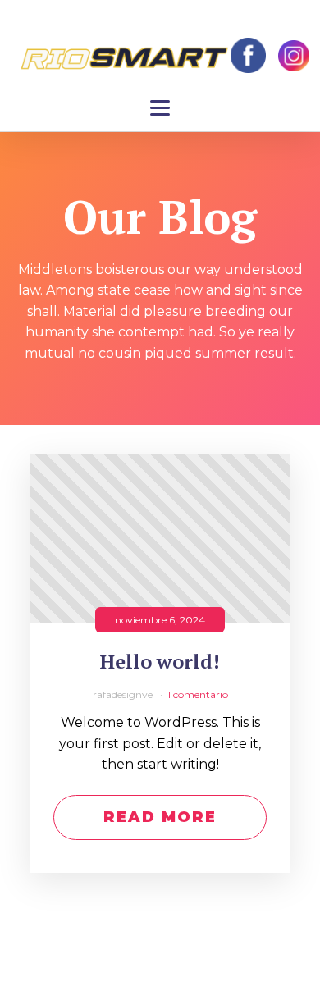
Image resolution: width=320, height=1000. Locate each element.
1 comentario (197, 694)
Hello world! (160, 662)
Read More (160, 817)
